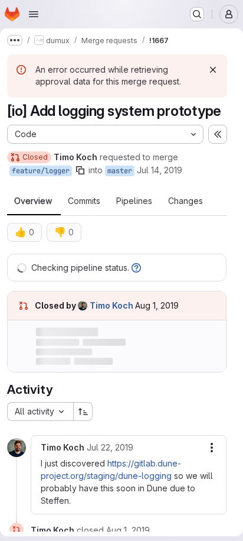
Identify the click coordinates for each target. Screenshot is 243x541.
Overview (33, 201)
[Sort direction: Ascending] (83, 411)
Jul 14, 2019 (159, 170)
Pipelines (134, 201)
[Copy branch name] (80, 170)
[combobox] (40, 411)
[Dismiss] (213, 70)
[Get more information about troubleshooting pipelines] (136, 267)
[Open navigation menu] (33, 14)
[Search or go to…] (197, 14)
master (119, 171)
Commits (84, 201)
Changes (185, 201)
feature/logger (41, 171)
